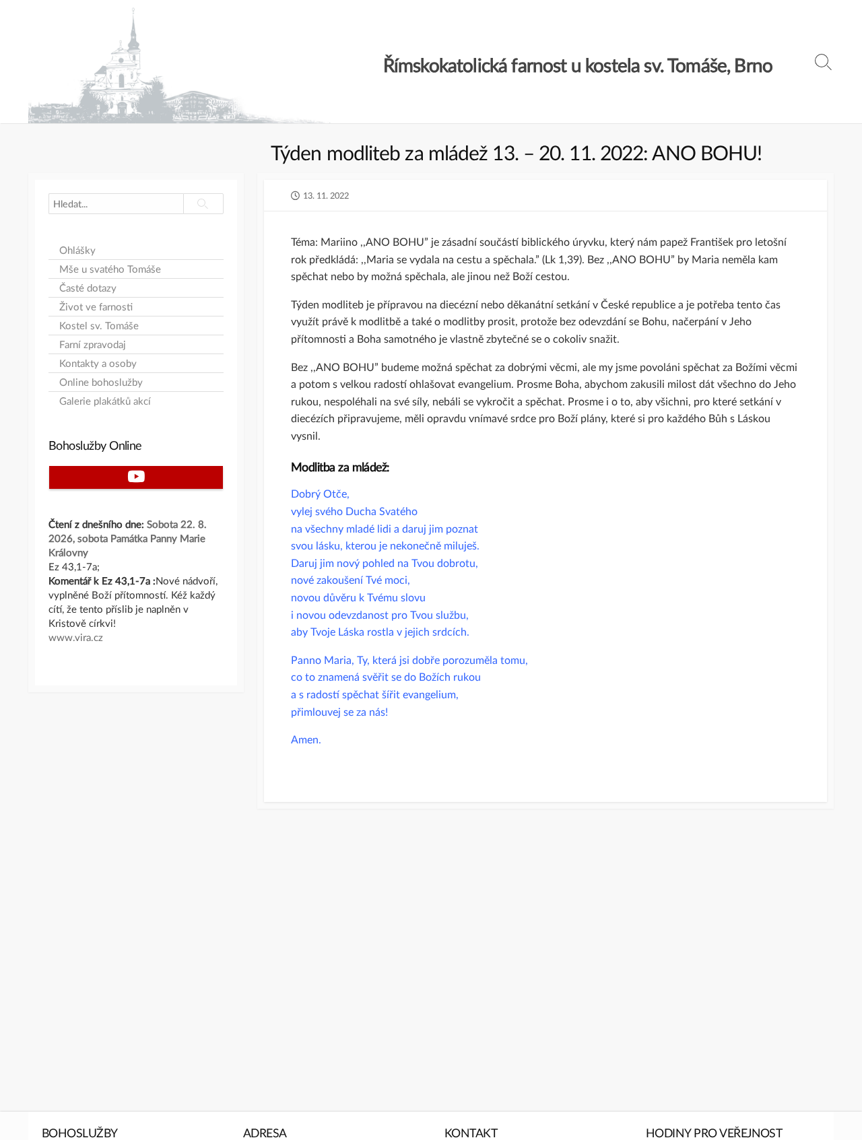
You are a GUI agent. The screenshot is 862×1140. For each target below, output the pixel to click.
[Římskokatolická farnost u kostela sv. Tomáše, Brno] (179, 65)
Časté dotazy (88, 288)
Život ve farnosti (96, 307)
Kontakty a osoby (98, 363)
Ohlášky (77, 250)
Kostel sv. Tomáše (99, 326)
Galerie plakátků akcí (105, 401)
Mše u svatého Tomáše (110, 269)
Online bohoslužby (101, 382)
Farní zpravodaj (92, 344)
